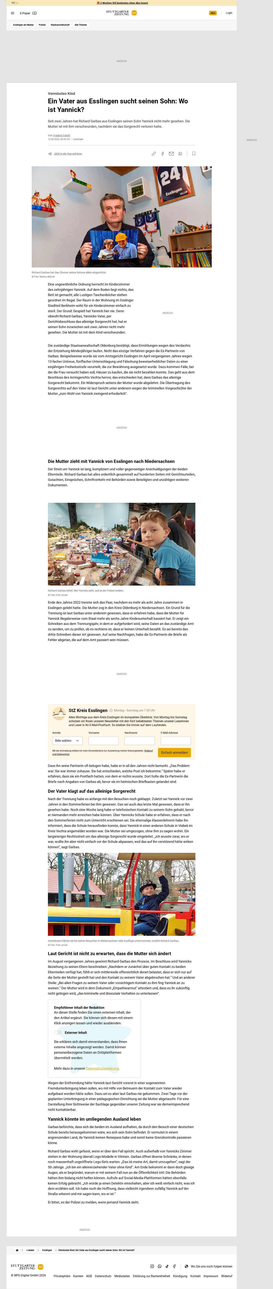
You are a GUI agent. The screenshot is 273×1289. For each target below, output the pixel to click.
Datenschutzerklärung (102, 1068)
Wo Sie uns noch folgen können (211, 1266)
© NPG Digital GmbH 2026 (28, 1275)
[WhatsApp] (160, 1266)
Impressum (211, 1276)
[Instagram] (152, 1266)
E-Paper (25, 13)
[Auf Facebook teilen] (162, 153)
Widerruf (226, 1276)
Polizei (42, 25)
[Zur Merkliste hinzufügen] (192, 153)
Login (229, 12)
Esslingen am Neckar (23, 25)
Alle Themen (81, 25)
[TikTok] (167, 1266)
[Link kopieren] (153, 153)
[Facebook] (175, 1266)
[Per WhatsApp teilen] (180, 153)
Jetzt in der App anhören (68, 153)
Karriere (78, 1276)
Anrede (56, 732)
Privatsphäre (62, 1276)
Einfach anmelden (174, 752)
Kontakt (195, 1276)
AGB (89, 1276)
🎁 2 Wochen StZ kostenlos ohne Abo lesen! (122, 2)
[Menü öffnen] (12, 13)
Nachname (131, 732)
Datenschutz (103, 1276)
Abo (213, 13)
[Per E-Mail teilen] (171, 153)
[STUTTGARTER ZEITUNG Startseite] (121, 13)
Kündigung (180, 1276)
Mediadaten (122, 1276)
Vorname (94, 732)
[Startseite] (17, 1250)
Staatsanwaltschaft (60, 25)
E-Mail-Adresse (169, 732)
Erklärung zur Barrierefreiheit (151, 1276)
